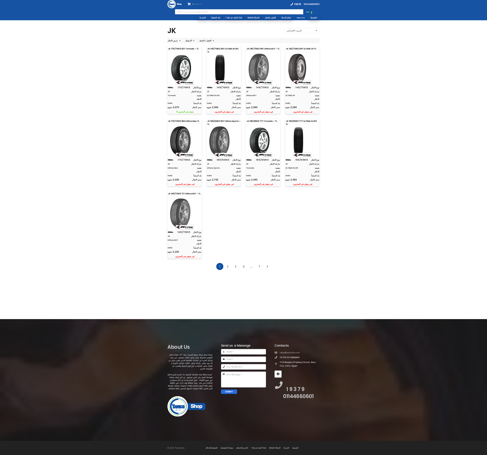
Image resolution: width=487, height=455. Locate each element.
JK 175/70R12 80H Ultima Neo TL (183, 121)
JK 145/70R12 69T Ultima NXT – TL (263, 48)
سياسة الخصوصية (227, 447)
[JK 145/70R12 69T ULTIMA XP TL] (302, 68)
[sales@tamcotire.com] (277, 352)
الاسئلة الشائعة (275, 447)
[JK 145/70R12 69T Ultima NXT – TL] (263, 68)
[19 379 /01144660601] (277, 357)
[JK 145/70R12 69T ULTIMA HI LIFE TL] (223, 68)
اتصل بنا (286, 447)
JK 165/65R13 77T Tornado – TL (262, 121)
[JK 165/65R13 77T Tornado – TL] (263, 140)
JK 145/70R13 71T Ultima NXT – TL (184, 193)
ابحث (307, 12)
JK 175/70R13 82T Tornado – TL (183, 48)
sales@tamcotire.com (290, 352)
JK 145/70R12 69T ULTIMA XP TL (301, 48)
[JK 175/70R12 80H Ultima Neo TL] (184, 140)
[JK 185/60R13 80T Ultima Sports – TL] (223, 141)
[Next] (267, 266)
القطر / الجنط (205, 40)
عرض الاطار (173, 40)
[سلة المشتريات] (189, 4)
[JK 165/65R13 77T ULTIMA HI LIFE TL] (302, 141)
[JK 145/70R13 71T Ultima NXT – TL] (184, 213)
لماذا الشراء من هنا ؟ (258, 447)
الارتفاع (189, 40)
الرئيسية (295, 447)
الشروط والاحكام (212, 447)
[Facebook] (278, 374)
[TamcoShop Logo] (175, 4)
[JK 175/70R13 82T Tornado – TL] (184, 68)
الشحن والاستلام (242, 447)
